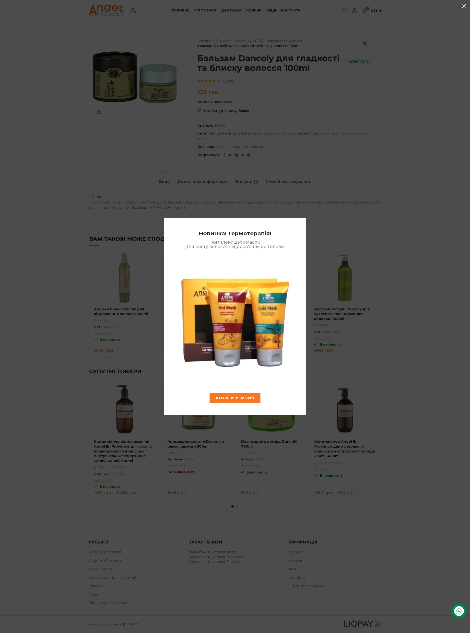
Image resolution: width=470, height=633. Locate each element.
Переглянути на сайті (235, 398)
